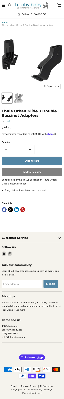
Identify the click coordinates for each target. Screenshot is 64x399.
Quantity (6, 142)
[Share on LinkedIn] (16, 209)
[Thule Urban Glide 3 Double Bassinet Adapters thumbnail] (7, 98)
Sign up (50, 284)
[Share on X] (10, 209)
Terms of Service (29, 386)
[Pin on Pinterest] (22, 209)
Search (14, 386)
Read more (19, 309)
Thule (8, 121)
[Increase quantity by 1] (30, 149)
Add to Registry (32, 172)
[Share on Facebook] (4, 209)
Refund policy (46, 386)
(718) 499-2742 (38, 14)
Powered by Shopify (32, 393)
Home (5, 22)
